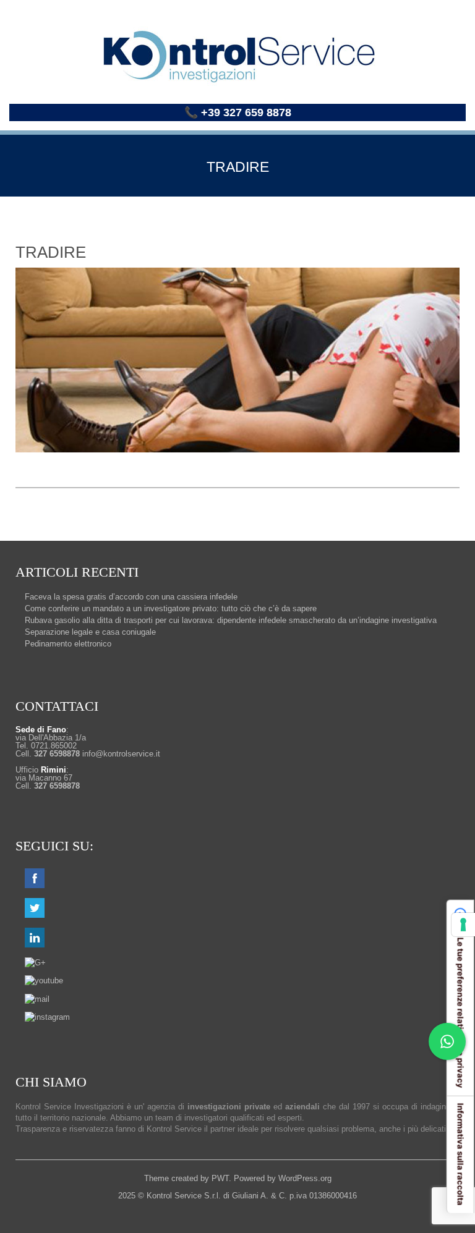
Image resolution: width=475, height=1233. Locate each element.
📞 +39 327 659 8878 (237, 112)
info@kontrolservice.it (121, 753)
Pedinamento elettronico (68, 643)
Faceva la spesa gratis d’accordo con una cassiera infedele (131, 596)
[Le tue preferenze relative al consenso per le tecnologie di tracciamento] (463, 924)
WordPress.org (305, 1178)
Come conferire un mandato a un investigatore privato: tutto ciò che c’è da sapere (171, 608)
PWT (220, 1178)
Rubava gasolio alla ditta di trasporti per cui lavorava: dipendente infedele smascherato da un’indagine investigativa (231, 620)
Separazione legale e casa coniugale (90, 632)
